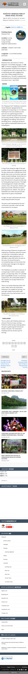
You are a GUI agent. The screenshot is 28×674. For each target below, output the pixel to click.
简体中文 (13, 27)
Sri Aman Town (9, 581)
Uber (2, 629)
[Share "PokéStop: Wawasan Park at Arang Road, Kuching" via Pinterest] (15, 343)
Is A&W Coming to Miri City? (8, 638)
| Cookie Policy (5, 669)
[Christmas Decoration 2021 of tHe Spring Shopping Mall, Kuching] (14, 424)
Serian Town (8, 578)
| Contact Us (13, 669)
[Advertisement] (14, 502)
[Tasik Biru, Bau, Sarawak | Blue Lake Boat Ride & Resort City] (14, 402)
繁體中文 (19, 27)
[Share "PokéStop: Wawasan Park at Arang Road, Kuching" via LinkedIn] (18, 343)
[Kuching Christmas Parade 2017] (14, 381)
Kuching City (8, 567)
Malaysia (3, 537)
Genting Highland (9, 552)
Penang (5, 559)
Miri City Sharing (10, 635)
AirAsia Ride (4, 622)
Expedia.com (4, 598)
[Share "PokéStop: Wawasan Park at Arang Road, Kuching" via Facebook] (3, 343)
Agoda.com (4, 590)
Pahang (5, 548)
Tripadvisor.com (5, 609)
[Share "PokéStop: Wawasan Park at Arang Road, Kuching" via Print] (15, 346)
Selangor (6, 544)
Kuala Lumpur (7, 540)
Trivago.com (4, 613)
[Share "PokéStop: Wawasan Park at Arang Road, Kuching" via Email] (12, 346)
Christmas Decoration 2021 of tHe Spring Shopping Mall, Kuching (13, 434)
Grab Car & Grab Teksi (7, 625)
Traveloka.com (5, 605)
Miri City (7, 570)
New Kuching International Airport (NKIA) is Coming (12, 643)
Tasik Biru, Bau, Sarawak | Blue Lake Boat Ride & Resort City (13, 412)
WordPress (24, 667)
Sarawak (6, 563)
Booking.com (4, 594)
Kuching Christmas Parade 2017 (12, 391)
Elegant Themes (11, 667)
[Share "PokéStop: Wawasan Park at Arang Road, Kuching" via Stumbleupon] (24, 343)
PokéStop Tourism (13, 20)
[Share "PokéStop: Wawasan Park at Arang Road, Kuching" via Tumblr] (12, 343)
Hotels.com (4, 602)
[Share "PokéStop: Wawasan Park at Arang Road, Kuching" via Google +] (9, 343)
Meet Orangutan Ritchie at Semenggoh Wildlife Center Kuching (11, 457)
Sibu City (7, 574)
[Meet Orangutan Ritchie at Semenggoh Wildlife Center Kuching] (14, 446)
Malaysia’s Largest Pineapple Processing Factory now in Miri (13, 648)
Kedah (5, 555)
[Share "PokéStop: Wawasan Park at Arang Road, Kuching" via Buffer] (21, 343)
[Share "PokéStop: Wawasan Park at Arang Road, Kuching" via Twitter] (6, 343)
